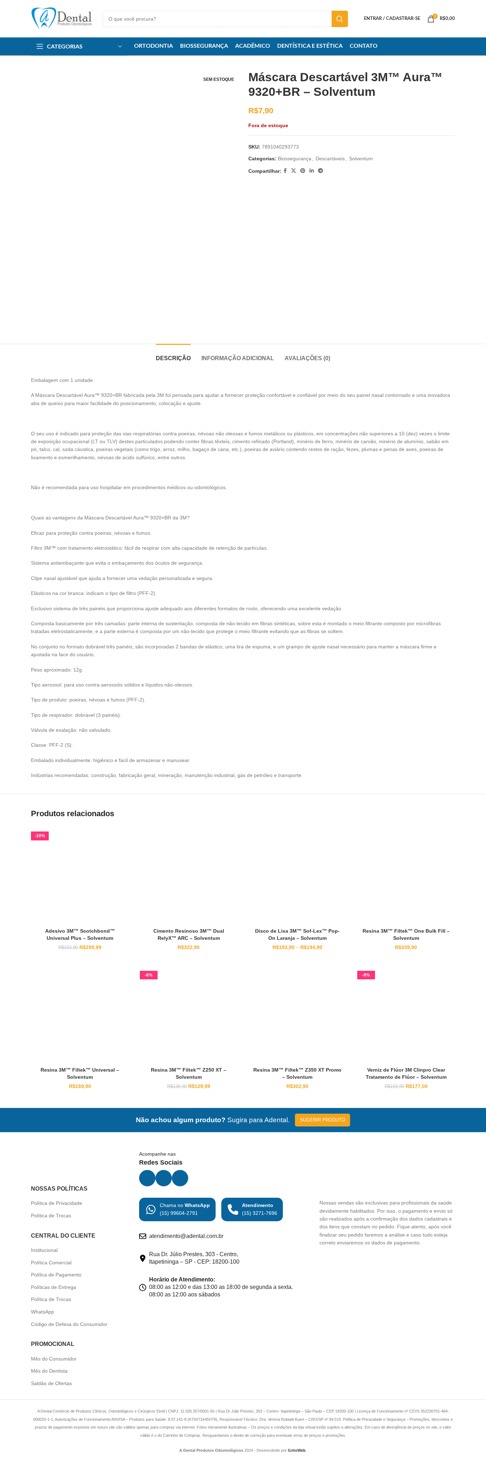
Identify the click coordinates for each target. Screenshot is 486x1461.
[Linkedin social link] (311, 171)
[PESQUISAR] (340, 19)
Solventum (361, 158)
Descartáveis (330, 158)
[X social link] (293, 171)
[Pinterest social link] (302, 171)
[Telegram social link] (320, 171)
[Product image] (80, 875)
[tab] (173, 355)
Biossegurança (294, 158)
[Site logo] (61, 18)
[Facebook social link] (285, 171)
